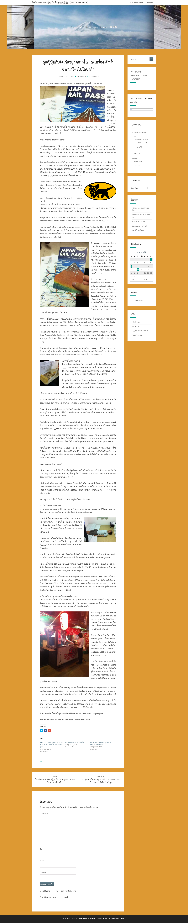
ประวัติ (139, 147)
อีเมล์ (42, 860)
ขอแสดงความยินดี (139, 221)
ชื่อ (42, 849)
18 (138, 269)
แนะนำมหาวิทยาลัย (136, 3)
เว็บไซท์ (43, 872)
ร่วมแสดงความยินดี (139, 226)
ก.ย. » (146, 280)
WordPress (92, 918)
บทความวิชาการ (141, 139)
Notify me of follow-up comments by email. (59, 891)
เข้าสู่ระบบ (136, 322)
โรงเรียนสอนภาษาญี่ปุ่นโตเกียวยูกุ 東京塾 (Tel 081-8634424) (60, 3)
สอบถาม (137, 153)
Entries (136, 326)
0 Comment (94, 76)
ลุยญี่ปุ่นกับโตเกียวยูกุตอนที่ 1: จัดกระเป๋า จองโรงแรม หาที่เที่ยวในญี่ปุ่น (51, 745)
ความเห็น (44, 813)
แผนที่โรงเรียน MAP (139, 230)
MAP (135, 136)
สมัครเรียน (138, 162)
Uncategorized (137, 300)
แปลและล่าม (142, 143)
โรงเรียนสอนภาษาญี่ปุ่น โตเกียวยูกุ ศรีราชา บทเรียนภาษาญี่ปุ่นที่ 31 (55, 780)
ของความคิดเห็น (140, 331)
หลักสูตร (150, 3)
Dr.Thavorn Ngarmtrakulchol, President (139, 75)
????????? (138, 165)
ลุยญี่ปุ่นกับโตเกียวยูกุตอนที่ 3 (74, 742)
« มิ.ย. (133, 280)
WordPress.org (137, 335)
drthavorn (81, 76)
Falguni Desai (118, 918)
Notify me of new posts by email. (55, 897)
